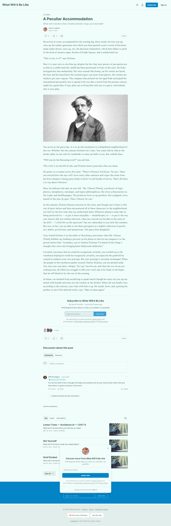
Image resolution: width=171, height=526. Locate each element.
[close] (108, 448)
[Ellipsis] (127, 377)
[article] (85, 429)
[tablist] (53, 355)
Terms (91, 509)
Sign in (164, 5)
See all (48, 473)
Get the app (97, 515)
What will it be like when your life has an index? (62, 428)
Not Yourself (50, 441)
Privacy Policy (103, 483)
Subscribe (152, 5)
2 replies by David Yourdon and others (65, 396)
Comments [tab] (49, 355)
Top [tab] (46, 418)
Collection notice (101, 509)
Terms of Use (96, 481)
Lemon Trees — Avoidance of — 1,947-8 (64, 424)
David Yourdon (54, 28)
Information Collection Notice (85, 483)
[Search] (137, 5)
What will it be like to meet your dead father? (61, 444)
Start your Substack (79, 515)
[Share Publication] (142, 5)
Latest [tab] (52, 418)
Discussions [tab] (61, 418)
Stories (46, 15)
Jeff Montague (54, 377)
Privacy (84, 509)
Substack (73, 521)
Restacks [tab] (58, 355)
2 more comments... (50, 406)
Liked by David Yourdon (58, 379)
